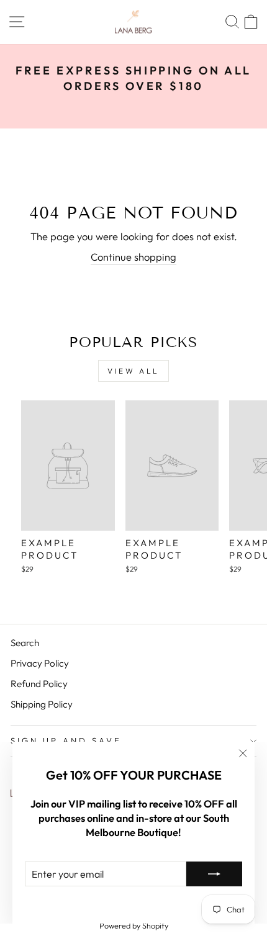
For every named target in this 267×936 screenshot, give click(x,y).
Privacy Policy (40, 663)
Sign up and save (66, 740)
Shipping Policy (42, 704)
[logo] (133, 22)
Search (25, 643)
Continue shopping (133, 256)
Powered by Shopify (133, 925)
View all (133, 371)
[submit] (214, 874)
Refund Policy (39, 684)
